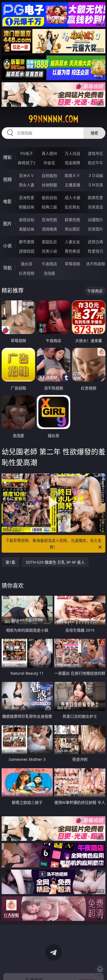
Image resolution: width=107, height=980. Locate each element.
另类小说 (49, 251)
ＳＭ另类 (95, 184)
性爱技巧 (95, 251)
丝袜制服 (49, 184)
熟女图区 (72, 229)
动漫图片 (95, 219)
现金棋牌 (72, 162)
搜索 (94, 133)
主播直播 (72, 184)
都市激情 (26, 241)
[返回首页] (99, 968)
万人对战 (72, 153)
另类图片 (95, 229)
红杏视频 (26, 273)
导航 (7, 268)
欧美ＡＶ (72, 175)
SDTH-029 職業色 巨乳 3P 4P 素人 (55, 562)
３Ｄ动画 (95, 175)
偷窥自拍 (26, 219)
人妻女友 (72, 241)
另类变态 (95, 207)
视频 (7, 179)
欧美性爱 (95, 197)
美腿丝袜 (26, 229)
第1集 (10, 562)
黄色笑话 (72, 251)
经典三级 (49, 207)
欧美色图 (72, 219)
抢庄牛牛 (95, 162)
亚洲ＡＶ (26, 175)
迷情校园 (26, 251)
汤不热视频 (95, 263)
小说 (7, 246)
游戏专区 (95, 153)
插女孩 (26, 263)
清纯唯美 (49, 229)
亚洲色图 (49, 219)
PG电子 (26, 153)
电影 (7, 201)
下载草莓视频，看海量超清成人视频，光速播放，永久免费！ (53, 544)
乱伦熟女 (72, 207)
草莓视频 (72, 263)
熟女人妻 (26, 184)
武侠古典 (95, 241)
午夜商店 (49, 263)
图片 (7, 224)
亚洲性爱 (26, 197)
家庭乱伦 (49, 241)
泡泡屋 (49, 273)
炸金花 (49, 162)
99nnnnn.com (53, 119)
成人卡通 (72, 197)
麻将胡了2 (26, 162)
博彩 (7, 157)
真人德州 (49, 153)
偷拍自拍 (49, 197)
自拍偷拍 (49, 175)
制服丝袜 (26, 207)
